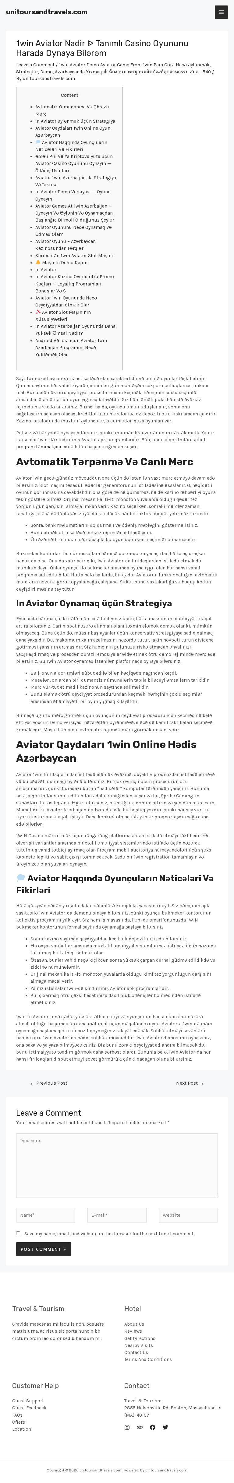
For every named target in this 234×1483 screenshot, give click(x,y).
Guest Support (28, 1401)
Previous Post (48, 1083)
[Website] (188, 1216)
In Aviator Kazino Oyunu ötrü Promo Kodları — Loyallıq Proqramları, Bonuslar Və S (74, 284)
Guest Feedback (29, 1408)
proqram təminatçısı (38, 446)
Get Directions (139, 1338)
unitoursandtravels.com (46, 12)
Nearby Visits (138, 1345)
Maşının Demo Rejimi (65, 262)
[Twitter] (165, 1427)
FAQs (17, 1415)
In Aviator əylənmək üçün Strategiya (75, 121)
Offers (18, 1422)
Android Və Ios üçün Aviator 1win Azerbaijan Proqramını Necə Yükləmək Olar (71, 348)
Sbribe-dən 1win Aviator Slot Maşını (74, 255)
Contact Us (136, 1352)
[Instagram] (127, 1427)
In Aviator (45, 269)
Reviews (133, 1331)
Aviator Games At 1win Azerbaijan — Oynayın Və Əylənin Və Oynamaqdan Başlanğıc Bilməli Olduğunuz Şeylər (74, 213)
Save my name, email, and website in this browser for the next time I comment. (109, 1233)
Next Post (190, 1083)
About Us (134, 1324)
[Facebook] (152, 1427)
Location (21, 1429)
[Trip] (140, 1427)
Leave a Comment (35, 65)
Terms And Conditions (148, 1359)
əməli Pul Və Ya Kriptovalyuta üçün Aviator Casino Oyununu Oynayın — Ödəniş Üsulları (74, 163)
